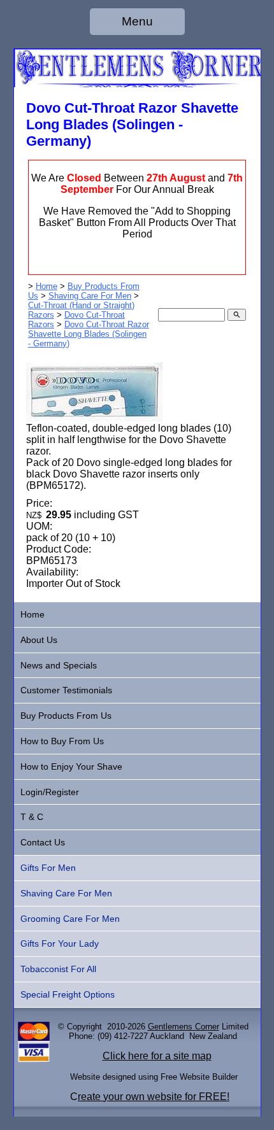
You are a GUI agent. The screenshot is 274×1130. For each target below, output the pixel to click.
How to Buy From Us (62, 741)
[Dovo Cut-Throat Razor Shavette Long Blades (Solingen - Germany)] (94, 419)
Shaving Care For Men (89, 295)
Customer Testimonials (66, 690)
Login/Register (49, 792)
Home (46, 286)
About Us (38, 640)
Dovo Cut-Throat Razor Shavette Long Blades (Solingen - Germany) (88, 334)
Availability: (52, 572)
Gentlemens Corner (183, 1026)
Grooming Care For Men (70, 919)
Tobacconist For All (58, 969)
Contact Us (42, 842)
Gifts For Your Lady (59, 943)
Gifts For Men (48, 868)
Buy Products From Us (66, 715)
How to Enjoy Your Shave (71, 766)
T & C (31, 817)
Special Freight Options (67, 994)
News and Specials (58, 665)
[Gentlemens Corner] (137, 83)
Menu (137, 21)
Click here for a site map (157, 1055)
